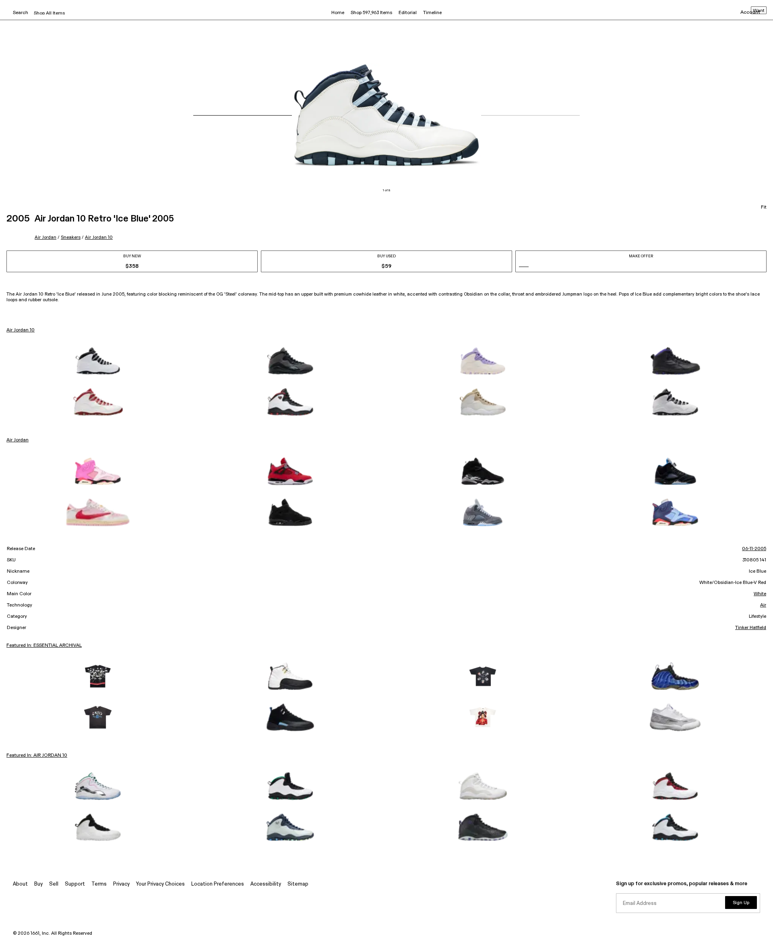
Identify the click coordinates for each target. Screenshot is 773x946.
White (760, 594)
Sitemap (297, 884)
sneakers (71, 237)
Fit (764, 207)
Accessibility (265, 884)
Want (759, 10)
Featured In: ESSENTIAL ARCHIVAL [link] (44, 645)
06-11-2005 (754, 548)
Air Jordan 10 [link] (20, 330)
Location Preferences (217, 884)
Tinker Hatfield (750, 627)
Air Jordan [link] (17, 440)
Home (337, 12)
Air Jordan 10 (99, 237)
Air (763, 605)
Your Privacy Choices (160, 884)
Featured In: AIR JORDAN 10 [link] (36, 755)
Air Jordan (45, 237)
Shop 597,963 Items (371, 12)
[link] (97, 361)
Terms (99, 884)
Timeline (432, 12)
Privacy (121, 884)
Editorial (408, 12)
